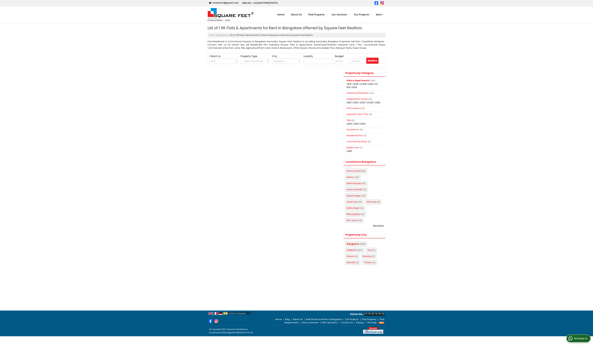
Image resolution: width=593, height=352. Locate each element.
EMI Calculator (329, 322)
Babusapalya (353, 214)
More (379, 14)
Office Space (354, 108)
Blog (287, 319)
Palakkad (351, 250)
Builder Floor (353, 147)
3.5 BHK (369, 102)
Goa (370, 250)
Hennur (350, 177)
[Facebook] (376, 3)
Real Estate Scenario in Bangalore (324, 319)
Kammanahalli (354, 189)
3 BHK (370, 83)
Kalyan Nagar (354, 195)
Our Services (339, 14)
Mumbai (351, 262)
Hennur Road (353, 171)
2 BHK (355, 83)
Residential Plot (355, 135)
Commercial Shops (357, 141)
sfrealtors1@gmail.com (225, 2)
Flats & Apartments (358, 80)
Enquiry (360, 322)
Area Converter (310, 322)
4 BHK (354, 87)
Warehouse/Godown (358, 93)
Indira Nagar (353, 208)
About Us (296, 14)
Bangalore (222, 35)
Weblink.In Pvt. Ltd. (244, 332)
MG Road (371, 201)
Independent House (357, 99)
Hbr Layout (352, 220)
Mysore (350, 256)
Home (280, 14)
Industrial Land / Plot (357, 114)
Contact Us (347, 322)
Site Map (372, 322)
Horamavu (352, 201)
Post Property (369, 319)
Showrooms (353, 129)
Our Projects (361, 14)
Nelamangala (354, 183)
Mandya (367, 256)
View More (378, 225)
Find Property (316, 14)
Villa (349, 120)
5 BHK (363, 123)
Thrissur (368, 262)
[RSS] (381, 322)
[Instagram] (382, 3)
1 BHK (349, 83)
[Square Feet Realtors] (231, 14)
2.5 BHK (363, 83)
